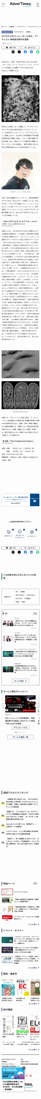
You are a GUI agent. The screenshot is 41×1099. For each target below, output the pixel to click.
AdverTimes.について (9, 1059)
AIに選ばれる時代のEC (20, 999)
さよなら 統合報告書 (8, 1035)
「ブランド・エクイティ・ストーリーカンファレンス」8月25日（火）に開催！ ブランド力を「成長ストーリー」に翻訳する (26, 940)
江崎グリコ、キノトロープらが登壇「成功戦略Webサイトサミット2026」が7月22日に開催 (26, 950)
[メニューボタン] (3, 4)
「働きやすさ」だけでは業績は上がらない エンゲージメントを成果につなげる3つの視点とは (25, 623)
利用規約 (4, 1062)
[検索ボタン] (38, 4)
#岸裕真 (28, 32)
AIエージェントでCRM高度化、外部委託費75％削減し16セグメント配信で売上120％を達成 (20, 721)
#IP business (31, 595)
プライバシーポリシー (8, 1064)
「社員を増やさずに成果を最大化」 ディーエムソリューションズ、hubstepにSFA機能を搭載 (26, 653)
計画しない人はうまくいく (21, 1035)
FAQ (21, 1059)
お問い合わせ (24, 1062)
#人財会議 (27, 598)
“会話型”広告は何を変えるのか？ (7, 999)
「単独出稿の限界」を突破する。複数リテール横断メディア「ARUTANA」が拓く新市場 (26, 909)
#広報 (17, 602)
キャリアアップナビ (20, 892)
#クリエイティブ (19, 32)
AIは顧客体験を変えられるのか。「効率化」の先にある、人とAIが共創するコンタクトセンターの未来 (25, 669)
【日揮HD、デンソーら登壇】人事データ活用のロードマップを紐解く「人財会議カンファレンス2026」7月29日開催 (26, 959)
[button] (13, 52)
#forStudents (20, 595)
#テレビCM (19, 598)
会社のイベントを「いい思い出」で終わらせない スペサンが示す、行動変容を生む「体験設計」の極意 (26, 638)
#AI (17, 591)
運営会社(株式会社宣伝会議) (29, 1064)
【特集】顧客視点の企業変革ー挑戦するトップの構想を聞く (26, 900)
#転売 (23, 602)
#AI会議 (22, 591)
